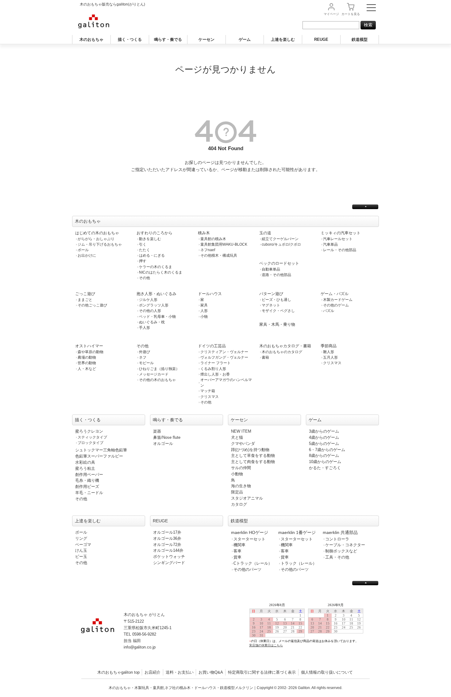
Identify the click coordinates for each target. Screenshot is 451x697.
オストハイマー (89, 346)
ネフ (142, 357)
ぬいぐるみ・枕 (152, 322)
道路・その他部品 (276, 275)
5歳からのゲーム (324, 443)
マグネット (271, 305)
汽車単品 (330, 244)
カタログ (239, 504)
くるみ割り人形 (213, 369)
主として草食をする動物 (253, 455)
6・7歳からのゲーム (327, 449)
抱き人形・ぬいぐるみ (156, 293)
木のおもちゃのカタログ (282, 352)
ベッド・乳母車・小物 (157, 316)
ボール (83, 250)
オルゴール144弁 (168, 550)
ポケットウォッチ (169, 556)
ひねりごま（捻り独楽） (159, 369)
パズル (328, 311)
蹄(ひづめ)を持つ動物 (250, 449)
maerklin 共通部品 (340, 532)
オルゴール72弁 (167, 544)
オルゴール (163, 443)
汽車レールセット (338, 239)
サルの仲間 (241, 467)
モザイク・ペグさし (278, 311)
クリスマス (209, 397)
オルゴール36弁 (167, 538)
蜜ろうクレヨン (89, 431)
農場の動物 (87, 357)
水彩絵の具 (85, 462)
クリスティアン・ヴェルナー (224, 352)
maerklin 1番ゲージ (297, 532)
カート (350, 14)
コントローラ (337, 539)
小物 (204, 316)
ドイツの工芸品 (212, 346)
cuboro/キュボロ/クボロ (281, 244)
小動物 (237, 474)
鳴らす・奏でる (168, 39)
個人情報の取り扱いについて (327, 672)
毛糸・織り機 (87, 480)
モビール (146, 363)
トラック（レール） (299, 563)
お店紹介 (152, 672)
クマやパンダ (243, 443)
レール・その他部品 (339, 250)
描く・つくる (130, 39)
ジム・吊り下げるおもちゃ (100, 244)
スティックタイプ (92, 437)
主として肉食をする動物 (253, 461)
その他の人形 (150, 311)
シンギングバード (169, 562)
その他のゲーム (336, 305)
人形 (204, 311)
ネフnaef (207, 250)
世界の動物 (87, 363)
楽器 (157, 431)
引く (142, 244)
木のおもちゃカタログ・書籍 (285, 346)
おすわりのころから (154, 233)
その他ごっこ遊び (92, 305)
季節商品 (329, 346)
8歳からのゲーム (324, 455)
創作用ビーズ (87, 486)
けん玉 (81, 550)
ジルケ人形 (148, 300)
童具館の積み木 (213, 239)
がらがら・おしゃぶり (96, 239)
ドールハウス (210, 293)
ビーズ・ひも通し (276, 300)
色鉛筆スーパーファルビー (99, 456)
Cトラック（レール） (252, 563)
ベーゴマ (83, 544)
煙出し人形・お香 (215, 374)
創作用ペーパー (89, 474)
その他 (144, 278)
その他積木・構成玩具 (218, 255)
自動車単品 (271, 269)
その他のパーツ (247, 569)
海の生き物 (241, 486)
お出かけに (87, 255)
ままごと (85, 300)
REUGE (321, 39)
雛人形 (328, 352)
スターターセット (249, 539)
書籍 (265, 357)
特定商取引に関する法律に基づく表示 (262, 672)
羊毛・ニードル (89, 492)
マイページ (331, 14)
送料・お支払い (180, 672)
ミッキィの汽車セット (340, 233)
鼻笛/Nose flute (166, 437)
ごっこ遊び (85, 293)
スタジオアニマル (247, 498)
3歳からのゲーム (324, 431)
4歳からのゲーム (324, 437)
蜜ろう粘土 (85, 468)
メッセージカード (153, 374)
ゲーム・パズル (335, 293)
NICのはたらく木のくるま (160, 272)
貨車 (237, 557)
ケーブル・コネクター (345, 545)
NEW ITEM (241, 431)
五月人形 (330, 357)
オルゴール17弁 (167, 532)
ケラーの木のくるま (155, 267)
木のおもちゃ (91, 39)
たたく (144, 250)
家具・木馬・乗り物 (277, 324)
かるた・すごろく (325, 467)
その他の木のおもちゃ (157, 380)
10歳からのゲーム (325, 461)
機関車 (239, 545)
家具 (204, 305)
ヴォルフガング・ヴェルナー (224, 357)
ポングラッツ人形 (153, 305)
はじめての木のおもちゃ (97, 233)
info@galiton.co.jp (140, 647)
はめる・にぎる (152, 255)
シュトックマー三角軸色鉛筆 (101, 450)
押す (142, 261)
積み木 (204, 233)
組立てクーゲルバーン (280, 239)
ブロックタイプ (90, 443)
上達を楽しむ (283, 39)
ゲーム (245, 39)
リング (81, 538)
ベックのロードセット (279, 263)
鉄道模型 (360, 39)
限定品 (237, 492)
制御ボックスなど (341, 551)
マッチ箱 (207, 391)
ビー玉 (81, 556)
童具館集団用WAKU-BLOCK (223, 244)
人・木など (87, 369)
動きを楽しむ (150, 239)
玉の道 (265, 233)
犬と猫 (237, 437)
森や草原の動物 (90, 352)
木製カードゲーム (338, 300)
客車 (237, 551)
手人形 (144, 327)
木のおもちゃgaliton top (118, 672)
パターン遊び (271, 293)
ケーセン (206, 39)
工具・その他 (337, 557)
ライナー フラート (215, 363)
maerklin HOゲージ (249, 532)
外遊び (144, 352)
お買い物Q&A (211, 672)
